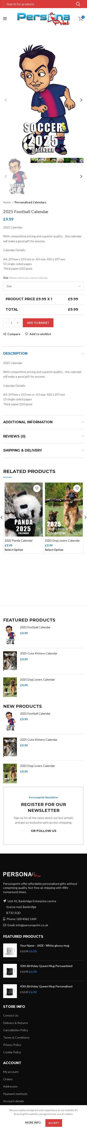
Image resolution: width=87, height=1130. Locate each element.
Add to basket (38, 322)
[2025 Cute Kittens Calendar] (10, 661)
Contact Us (10, 1015)
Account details (13, 1101)
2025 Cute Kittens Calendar (38, 653)
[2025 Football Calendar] (10, 635)
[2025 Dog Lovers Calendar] (10, 687)
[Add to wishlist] (37, 488)
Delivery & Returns (15, 1023)
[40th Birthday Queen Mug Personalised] (10, 991)
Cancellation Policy (15, 1030)
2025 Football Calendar (35, 627)
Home (7, 202)
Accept (53, 1122)
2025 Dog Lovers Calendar (62, 540)
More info (33, 1122)
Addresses (10, 1086)
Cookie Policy (12, 1052)
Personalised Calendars (30, 202)
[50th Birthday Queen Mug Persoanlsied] (10, 971)
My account (11, 1071)
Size (25, 277)
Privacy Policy (12, 1044)
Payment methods (15, 1094)
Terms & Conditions (16, 1037)
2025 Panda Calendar (19, 540)
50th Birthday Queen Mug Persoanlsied (46, 966)
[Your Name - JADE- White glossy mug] (10, 950)
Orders (8, 1079)
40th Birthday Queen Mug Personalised (46, 986)
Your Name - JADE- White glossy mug (44, 945)
